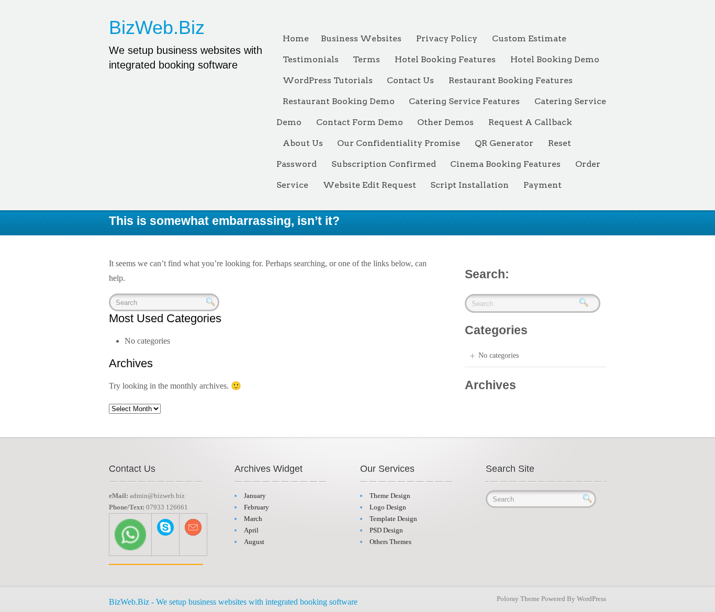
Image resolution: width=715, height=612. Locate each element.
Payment (542, 185)
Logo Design (388, 507)
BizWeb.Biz (157, 27)
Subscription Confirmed (383, 164)
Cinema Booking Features (505, 164)
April (251, 530)
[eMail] (193, 526)
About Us (303, 143)
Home (296, 38)
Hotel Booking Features (445, 59)
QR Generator (504, 143)
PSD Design (386, 530)
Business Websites (361, 38)
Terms (366, 59)
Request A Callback (530, 122)
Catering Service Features (464, 101)
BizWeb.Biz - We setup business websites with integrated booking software (233, 601)
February (256, 507)
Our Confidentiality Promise (398, 143)
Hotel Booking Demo (554, 59)
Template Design (393, 519)
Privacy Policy (446, 38)
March (253, 519)
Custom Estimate (529, 38)
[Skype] (165, 526)
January (255, 496)
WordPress (591, 599)
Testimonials (311, 59)
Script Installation (469, 185)
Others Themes (390, 542)
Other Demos (445, 122)
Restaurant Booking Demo (339, 101)
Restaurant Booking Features (511, 80)
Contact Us (410, 80)
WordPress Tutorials (328, 80)
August (254, 542)
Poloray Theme (518, 599)
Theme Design (390, 496)
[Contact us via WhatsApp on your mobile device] (130, 534)
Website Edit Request (369, 185)
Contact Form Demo (359, 122)
